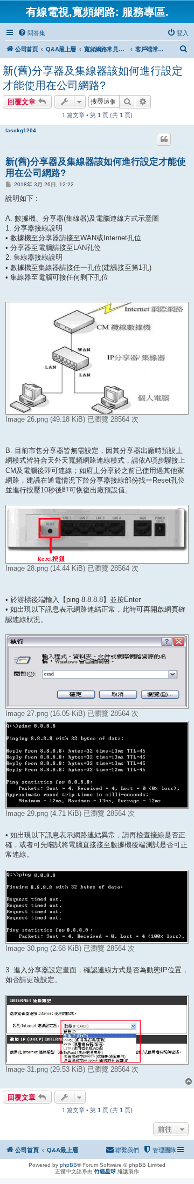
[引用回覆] (164, 139)
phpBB (68, 1165)
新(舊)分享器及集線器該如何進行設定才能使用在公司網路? (93, 78)
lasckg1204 (20, 130)
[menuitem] (31, 32)
